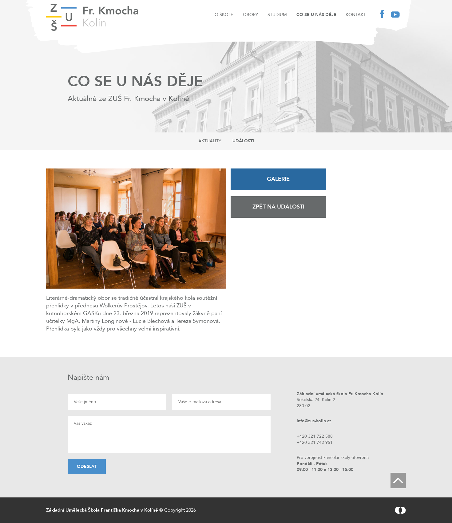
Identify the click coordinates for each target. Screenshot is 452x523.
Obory (250, 15)
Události (243, 141)
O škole (224, 15)
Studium (277, 15)
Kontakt (356, 15)
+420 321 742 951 (315, 442)
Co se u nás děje (316, 15)
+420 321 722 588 (315, 436)
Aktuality (209, 141)
